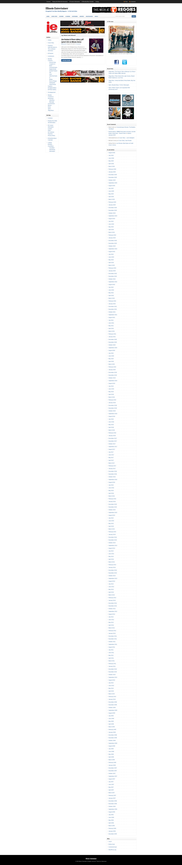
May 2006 (111, 820)
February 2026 (112, 169)
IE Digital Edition (52, 88)
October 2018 (112, 411)
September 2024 (113, 216)
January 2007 (112, 798)
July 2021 (111, 320)
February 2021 (112, 334)
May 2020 (111, 358)
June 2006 (111, 817)
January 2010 (112, 699)
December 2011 (113, 636)
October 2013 (112, 575)
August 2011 (112, 647)
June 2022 (111, 290)
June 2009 (111, 718)
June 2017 (111, 455)
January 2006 (112, 831)
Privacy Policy (51, 135)
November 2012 (113, 606)
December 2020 (113, 339)
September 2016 (113, 479)
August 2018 (112, 416)
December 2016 (113, 471)
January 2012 (112, 633)
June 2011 (111, 652)
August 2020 (112, 350)
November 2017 (113, 441)
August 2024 (112, 218)
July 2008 (111, 748)
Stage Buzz (51, 110)
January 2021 (112, 336)
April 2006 (111, 823)
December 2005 (113, 834)
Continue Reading (66, 60)
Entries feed (112, 844)
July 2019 (111, 386)
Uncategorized (89, 16)
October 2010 (112, 674)
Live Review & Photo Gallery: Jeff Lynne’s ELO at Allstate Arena (72, 40)
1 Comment (78, 44)
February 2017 (112, 466)
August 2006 (112, 812)
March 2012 (112, 628)
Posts (126, 1)
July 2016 (111, 485)
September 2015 (113, 512)
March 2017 (112, 463)
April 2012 (111, 625)
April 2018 (111, 427)
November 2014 (113, 540)
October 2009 (112, 707)
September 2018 (113, 413)
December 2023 (113, 240)
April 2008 (111, 757)
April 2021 (111, 328)
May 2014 (111, 556)
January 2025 (112, 205)
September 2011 (113, 644)
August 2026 (112, 152)
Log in (110, 841)
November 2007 (113, 770)
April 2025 (111, 196)
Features (50, 86)
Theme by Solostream (101, 861)
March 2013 (112, 595)
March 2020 (112, 364)
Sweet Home (52, 84)
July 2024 (111, 221)
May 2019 (111, 391)
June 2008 (111, 751)
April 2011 (111, 658)
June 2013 (111, 586)
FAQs (49, 130)
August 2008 (112, 746)
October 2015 (112, 509)
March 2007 (112, 792)
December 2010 (113, 669)
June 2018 (111, 422)
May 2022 (111, 292)
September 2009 (113, 710)
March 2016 (112, 496)
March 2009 (112, 726)
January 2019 (112, 402)
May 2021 (111, 325)
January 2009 (112, 732)
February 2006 (112, 828)
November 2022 (113, 276)
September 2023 (113, 248)
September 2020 (113, 347)
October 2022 (112, 279)
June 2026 (111, 158)
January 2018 (112, 435)
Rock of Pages (53, 81)
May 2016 (111, 490)
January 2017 (112, 468)
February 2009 (112, 729)
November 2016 (113, 474)
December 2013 (113, 570)
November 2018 (113, 408)
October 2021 (112, 312)
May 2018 (111, 424)
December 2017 (113, 438)
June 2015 (111, 520)
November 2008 (113, 737)
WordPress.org (112, 849)
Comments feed (113, 847)
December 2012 (113, 603)
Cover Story (54, 16)
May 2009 (111, 721)
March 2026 (112, 166)
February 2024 (112, 235)
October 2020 (112, 345)
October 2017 (112, 444)
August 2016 (112, 482)
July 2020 (111, 353)
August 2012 (112, 614)
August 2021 (112, 317)
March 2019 (112, 397)
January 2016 (112, 501)
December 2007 (113, 768)
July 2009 (111, 715)
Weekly (96, 16)
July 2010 (111, 683)
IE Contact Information (74, 1)
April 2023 (111, 262)
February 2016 (112, 498)
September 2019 (113, 380)
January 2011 (112, 666)
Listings (97, 1)
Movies (50, 105)
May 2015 (111, 523)
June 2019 (111, 389)
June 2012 (111, 619)
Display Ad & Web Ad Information (60, 1)
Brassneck (63, 44)
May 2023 (111, 259)
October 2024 (112, 213)
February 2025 (112, 202)
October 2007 (112, 773)
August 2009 (112, 713)
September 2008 (113, 743)
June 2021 (111, 323)
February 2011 (112, 663)
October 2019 (112, 378)
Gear (50, 74)
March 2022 (112, 298)
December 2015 (113, 504)
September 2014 (113, 545)
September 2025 (113, 183)
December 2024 (113, 207)
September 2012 (113, 611)
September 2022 (113, 281)
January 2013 (112, 600)
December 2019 (113, 372)
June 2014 (111, 553)
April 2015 (111, 526)
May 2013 (111, 589)
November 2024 (113, 210)
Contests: (48, 1)
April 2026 (111, 163)
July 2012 (111, 617)
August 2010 (112, 680)
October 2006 (112, 806)
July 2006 (111, 814)
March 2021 (112, 331)
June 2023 (111, 257)
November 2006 (113, 803)
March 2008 (112, 759)
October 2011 (112, 641)
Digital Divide (52, 69)
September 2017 (113, 446)
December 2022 (113, 273)
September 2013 (113, 578)
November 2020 (113, 342)
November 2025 (113, 177)
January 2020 (112, 369)
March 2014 (112, 562)
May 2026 (111, 161)
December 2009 (113, 702)
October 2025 (112, 180)
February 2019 (112, 400)
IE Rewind (68, 16)
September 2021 (113, 314)
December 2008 (113, 735)
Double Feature (53, 71)
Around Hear (52, 62)
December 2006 (113, 801)
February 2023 (112, 268)
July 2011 (111, 650)
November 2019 (113, 375)
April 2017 (111, 460)
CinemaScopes (53, 67)
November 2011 (113, 639)
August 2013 (112, 581)
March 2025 (112, 199)
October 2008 (112, 740)
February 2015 (112, 531)
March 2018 (112, 430)
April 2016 (111, 493)
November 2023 (113, 243)
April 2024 (111, 229)
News (49, 107)
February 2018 (112, 433)
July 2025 (111, 188)
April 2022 (111, 295)
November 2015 (113, 507)
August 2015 (112, 515)
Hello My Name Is (52, 47)
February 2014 (112, 564)
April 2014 (111, 559)
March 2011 (112, 661)
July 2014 (111, 551)
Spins (49, 108)
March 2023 (112, 265)
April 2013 (111, 592)
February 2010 (112, 696)
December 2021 (113, 306)
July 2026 (111, 155)
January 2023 (112, 270)
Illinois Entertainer (57, 8)
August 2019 (112, 383)
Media (51, 79)
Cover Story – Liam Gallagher (126, 137)
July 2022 (111, 287)
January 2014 (112, 567)
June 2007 (111, 784)
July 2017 (111, 452)
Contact (50, 128)
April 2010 (111, 691)
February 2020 (112, 367)
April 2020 (111, 361)
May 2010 (111, 688)
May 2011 (111, 655)
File (50, 72)
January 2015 (112, 534)
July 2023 (111, 254)
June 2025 (111, 191)
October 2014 (112, 542)
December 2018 (113, 405)
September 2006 (113, 809)
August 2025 (112, 185)
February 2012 (112, 630)
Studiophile (52, 82)
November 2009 (113, 704)
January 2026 (112, 172)
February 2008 (112, 762)
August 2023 (112, 251)
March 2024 (112, 232)
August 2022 (112, 284)
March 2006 (112, 825)
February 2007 (112, 795)
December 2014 (113, 537)
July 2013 (111, 584)
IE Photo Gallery (52, 89)
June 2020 (111, 356)
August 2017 (112, 449)
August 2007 (112, 779)
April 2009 (111, 724)
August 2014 (112, 548)
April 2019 (111, 394)
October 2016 (112, 476)
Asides (48, 16)
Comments (133, 1)
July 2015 (111, 518)
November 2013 (113, 573)
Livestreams (75, 16)
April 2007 (111, 790)
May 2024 (111, 227)
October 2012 (112, 608)
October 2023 (112, 246)
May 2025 (111, 194)
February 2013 (112, 597)
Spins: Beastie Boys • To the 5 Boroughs (119, 85)
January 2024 (112, 238)
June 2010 (111, 685)
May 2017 (111, 457)
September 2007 (113, 776)
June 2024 (111, 224)
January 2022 (112, 303)
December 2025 (113, 174)
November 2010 (113, 672)
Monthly (82, 16)
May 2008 (111, 754)
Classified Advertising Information (52, 149)
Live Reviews (51, 103)
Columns (50, 60)
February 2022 (112, 301)
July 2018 (111, 419)
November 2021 (113, 309)
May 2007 (111, 787)
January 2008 (112, 765)
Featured (61, 16)
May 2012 (111, 622)
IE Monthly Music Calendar (88, 1)
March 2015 (112, 529)
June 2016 (111, 487)
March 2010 (112, 694)
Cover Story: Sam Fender (125, 140)
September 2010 (113, 677)
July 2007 (111, 781)
